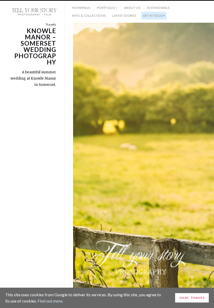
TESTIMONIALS (158, 8)
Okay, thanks (192, 298)
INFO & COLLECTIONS (88, 15)
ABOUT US (132, 8)
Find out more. (50, 300)
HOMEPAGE (81, 8)
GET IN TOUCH (154, 15)
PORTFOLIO (106, 8)
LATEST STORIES (124, 15)
